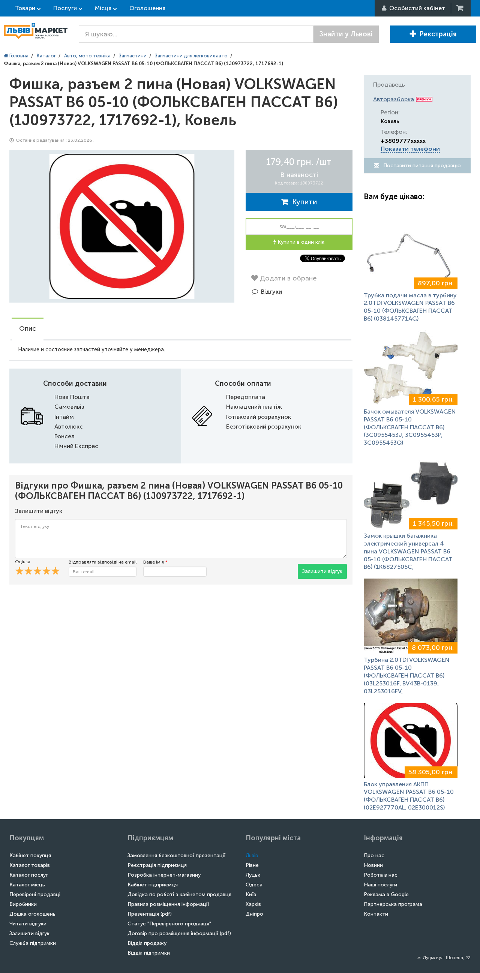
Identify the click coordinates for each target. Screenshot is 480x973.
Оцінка (22, 561)
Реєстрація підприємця (157, 865)
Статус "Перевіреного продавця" (169, 924)
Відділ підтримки (149, 953)
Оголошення (147, 8)
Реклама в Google (386, 894)
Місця (103, 8)
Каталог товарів (29, 865)
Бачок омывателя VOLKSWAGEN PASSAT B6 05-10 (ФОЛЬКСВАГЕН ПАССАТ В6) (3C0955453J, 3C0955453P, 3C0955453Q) (410, 427)
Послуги (65, 8)
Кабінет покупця (30, 855)
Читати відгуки (27, 924)
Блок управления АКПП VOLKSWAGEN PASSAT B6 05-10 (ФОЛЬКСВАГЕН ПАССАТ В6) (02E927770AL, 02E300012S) (409, 796)
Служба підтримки (32, 943)
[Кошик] (460, 8)
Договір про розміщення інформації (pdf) (179, 933)
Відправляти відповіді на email (102, 562)
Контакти (376, 914)
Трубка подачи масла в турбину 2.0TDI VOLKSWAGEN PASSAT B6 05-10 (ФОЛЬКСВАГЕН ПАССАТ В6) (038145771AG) (410, 307)
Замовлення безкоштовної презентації (176, 855)
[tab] (28, 329)
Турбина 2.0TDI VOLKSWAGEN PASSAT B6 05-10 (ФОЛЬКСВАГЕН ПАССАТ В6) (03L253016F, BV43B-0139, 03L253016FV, (407, 675)
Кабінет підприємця (153, 885)
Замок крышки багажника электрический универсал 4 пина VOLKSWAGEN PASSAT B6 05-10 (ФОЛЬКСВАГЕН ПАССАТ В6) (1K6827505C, (408, 551)
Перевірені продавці (34, 894)
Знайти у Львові (346, 34)
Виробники (23, 904)
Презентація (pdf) (150, 914)
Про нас (374, 855)
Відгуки (271, 291)
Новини (373, 865)
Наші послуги (380, 885)
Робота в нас (381, 875)
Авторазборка (393, 99)
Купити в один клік (300, 242)
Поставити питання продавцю (421, 165)
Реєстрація (438, 34)
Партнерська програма (393, 904)
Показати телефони (410, 148)
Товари (25, 8)
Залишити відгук (322, 571)
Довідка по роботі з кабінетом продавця (179, 894)
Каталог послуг (28, 875)
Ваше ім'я (155, 562)
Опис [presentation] (27, 328)
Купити (302, 201)
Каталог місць (27, 885)
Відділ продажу (147, 943)
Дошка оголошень (32, 914)
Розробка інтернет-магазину (164, 875)
